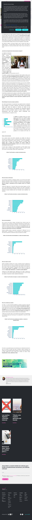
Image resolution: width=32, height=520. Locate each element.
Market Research (5, 388)
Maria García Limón (9, 377)
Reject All (25, 29)
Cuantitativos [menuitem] (4, 494)
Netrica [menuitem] (9, 499)
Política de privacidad (13, 475)
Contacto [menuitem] (21, 501)
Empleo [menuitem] (21, 499)
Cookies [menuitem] (26, 498)
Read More (4, 422)
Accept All (18, 29)
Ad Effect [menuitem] (9, 501)
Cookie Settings (11, 29)
